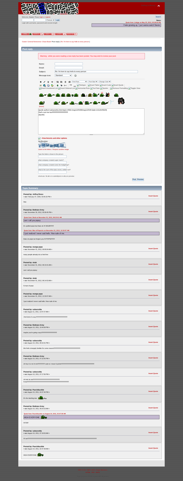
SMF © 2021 (91, 470)
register (47, 17)
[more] (41, 106)
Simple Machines (101, 470)
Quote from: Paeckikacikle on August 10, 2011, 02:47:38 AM (45, 413)
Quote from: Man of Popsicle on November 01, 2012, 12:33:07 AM (46, 230)
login (41, 17)
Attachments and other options (54, 138)
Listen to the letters (44, 149)
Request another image (61, 149)
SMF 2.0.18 (82, 470)
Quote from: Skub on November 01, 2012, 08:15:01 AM (43, 217)
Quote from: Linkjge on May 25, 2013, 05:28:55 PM (143, 22)
